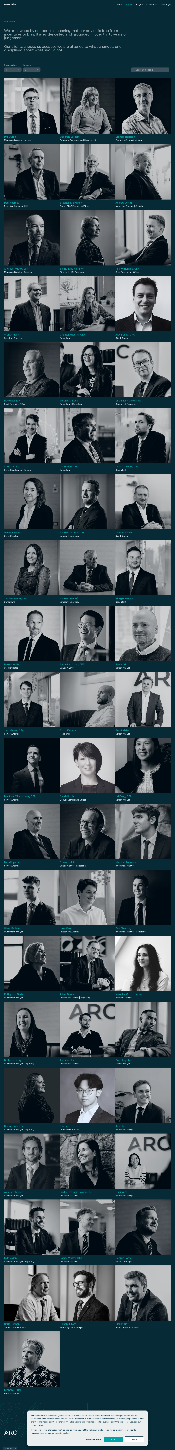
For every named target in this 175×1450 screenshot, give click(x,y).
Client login (165, 4)
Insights (139, 4)
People (129, 4)
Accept (114, 1439)
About (119, 4)
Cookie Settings (10, 1448)
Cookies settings (93, 1439)
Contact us (151, 4)
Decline (134, 1439)
